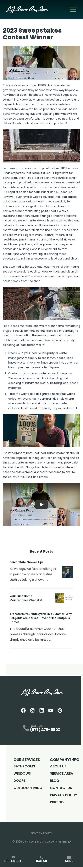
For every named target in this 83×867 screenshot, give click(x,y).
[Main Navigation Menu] (73, 10)
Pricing (57, 802)
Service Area (61, 773)
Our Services (27, 759)
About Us (58, 766)
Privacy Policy (63, 794)
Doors (20, 780)
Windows (22, 773)
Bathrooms (24, 766)
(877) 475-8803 (45, 730)
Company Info (64, 759)
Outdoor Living (28, 787)
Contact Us (61, 787)
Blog (54, 780)
